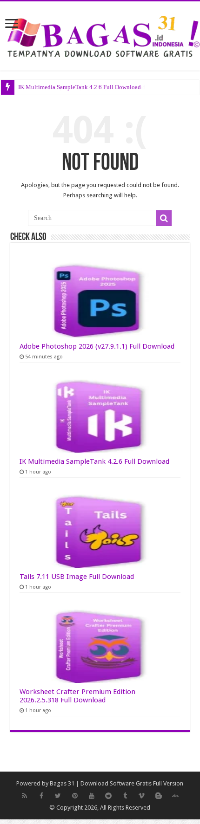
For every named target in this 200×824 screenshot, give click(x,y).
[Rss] (24, 795)
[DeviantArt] (175, 795)
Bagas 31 (62, 783)
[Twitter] (58, 795)
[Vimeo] (141, 795)
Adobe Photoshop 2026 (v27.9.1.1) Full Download (97, 346)
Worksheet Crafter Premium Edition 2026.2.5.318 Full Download (77, 696)
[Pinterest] (74, 795)
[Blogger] (158, 795)
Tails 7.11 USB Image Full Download (77, 576)
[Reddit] (108, 795)
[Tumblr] (125, 795)
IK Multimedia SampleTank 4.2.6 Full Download (79, 87)
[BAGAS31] (100, 34)
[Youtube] (91, 795)
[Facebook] (41, 795)
